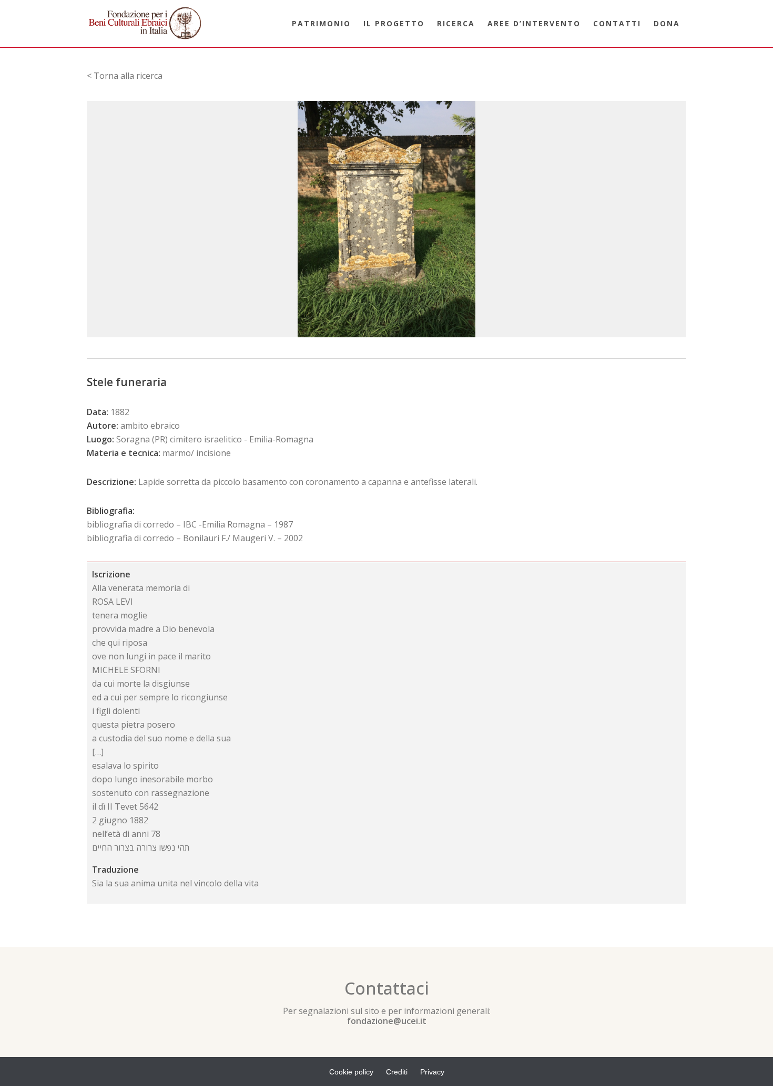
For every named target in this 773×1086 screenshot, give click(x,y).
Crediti (397, 1072)
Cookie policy (351, 1072)
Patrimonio (321, 23)
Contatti (617, 23)
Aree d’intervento (534, 23)
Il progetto (393, 23)
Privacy (432, 1072)
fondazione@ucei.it (386, 1021)
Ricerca (456, 23)
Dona (667, 23)
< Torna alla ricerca (124, 75)
